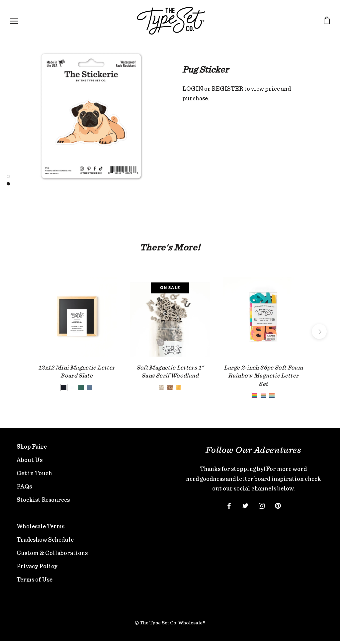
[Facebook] (229, 505)
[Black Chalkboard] (63, 387)
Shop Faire (32, 446)
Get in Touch (34, 473)
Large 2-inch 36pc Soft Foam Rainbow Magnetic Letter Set (263, 375)
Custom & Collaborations (52, 552)
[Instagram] (262, 505)
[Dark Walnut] (170, 387)
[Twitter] (245, 505)
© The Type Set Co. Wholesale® (170, 623)
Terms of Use (34, 579)
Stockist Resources (43, 499)
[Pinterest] (278, 505)
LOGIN (192, 88)
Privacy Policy (37, 566)
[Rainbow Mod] (263, 395)
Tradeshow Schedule (45, 539)
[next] (319, 331)
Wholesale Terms (40, 526)
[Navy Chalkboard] (89, 387)
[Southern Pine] (178, 387)
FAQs (24, 486)
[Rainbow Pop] (254, 395)
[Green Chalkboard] (81, 387)
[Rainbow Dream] (272, 395)
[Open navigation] (14, 21)
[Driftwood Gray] (161, 387)
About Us (29, 459)
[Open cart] (327, 21)
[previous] (20, 331)
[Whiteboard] (72, 387)
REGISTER (227, 88)
